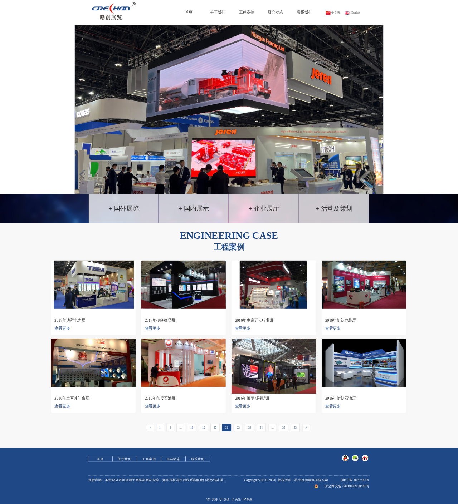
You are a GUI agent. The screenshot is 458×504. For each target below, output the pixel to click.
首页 (189, 12)
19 (203, 427)
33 (295, 427)
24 (261, 427)
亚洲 (194, 250)
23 (249, 427)
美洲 (231, 250)
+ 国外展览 (123, 208)
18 (191, 427)
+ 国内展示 (194, 208)
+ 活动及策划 (334, 208)
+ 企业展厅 (264, 208)
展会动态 (275, 12)
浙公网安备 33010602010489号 (347, 486)
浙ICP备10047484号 (355, 480)
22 (238, 427)
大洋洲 (269, 250)
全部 (175, 250)
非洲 (249, 250)
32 (283, 427)
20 (215, 427)
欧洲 (212, 250)
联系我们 (304, 12)
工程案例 (246, 12)
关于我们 (217, 12)
